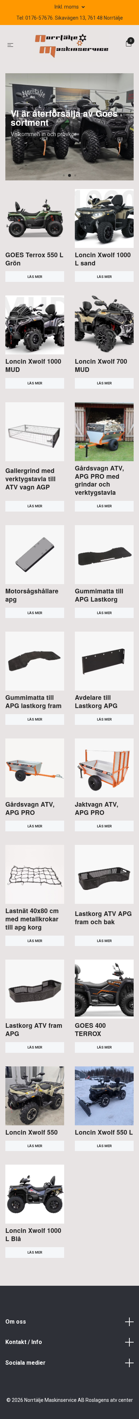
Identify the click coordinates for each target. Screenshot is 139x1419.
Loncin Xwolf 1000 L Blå (33, 1234)
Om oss (15, 1321)
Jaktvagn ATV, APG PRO (96, 808)
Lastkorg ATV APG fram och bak (103, 917)
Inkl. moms (67, 7)
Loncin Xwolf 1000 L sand (103, 258)
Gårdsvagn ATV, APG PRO (30, 808)
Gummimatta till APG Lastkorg (99, 594)
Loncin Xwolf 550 (31, 1131)
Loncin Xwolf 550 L (104, 1131)
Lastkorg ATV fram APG (33, 1029)
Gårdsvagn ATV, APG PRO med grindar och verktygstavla (99, 480)
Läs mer (34, 277)
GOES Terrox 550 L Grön (34, 258)
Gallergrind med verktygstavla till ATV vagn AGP (30, 478)
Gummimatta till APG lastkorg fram (33, 701)
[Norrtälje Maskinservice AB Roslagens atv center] (71, 45)
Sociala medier (25, 1362)
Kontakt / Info (23, 1342)
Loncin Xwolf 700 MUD (101, 365)
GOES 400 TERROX (90, 1029)
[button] (64, 175)
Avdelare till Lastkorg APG (96, 701)
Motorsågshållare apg (31, 594)
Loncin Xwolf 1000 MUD (33, 365)
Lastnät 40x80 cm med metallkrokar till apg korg (32, 918)
